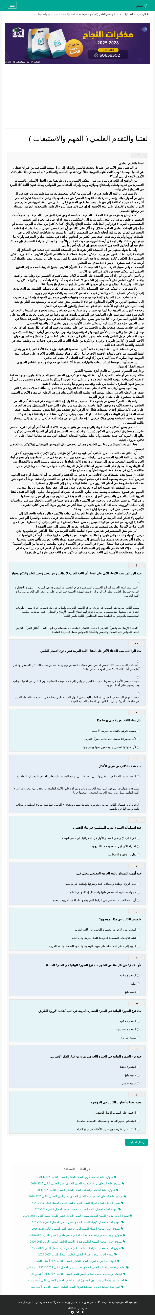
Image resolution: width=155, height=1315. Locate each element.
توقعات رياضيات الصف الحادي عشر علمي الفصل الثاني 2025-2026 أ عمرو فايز (76, 1273)
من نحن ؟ (87, 1302)
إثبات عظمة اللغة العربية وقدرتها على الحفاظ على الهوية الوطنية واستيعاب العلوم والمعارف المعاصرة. (76, 776)
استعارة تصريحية (126, 1029)
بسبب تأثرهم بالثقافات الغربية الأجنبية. (113, 730)
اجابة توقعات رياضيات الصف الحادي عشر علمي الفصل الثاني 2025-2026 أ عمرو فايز (76, 1267)
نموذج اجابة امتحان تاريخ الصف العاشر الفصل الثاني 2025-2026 (76, 1177)
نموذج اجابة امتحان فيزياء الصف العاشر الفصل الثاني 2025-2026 (76, 1254)
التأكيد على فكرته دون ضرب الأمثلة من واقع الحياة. (106, 1129)
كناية (133, 983)
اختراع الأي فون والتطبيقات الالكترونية (113, 846)
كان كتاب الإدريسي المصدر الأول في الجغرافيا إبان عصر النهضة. (98, 838)
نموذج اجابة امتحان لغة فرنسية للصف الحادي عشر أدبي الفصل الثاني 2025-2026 (76, 1196)
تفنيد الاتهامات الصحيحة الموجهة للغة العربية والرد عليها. (103, 937)
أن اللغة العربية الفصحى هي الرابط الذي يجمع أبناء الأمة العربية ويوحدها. (93, 900)
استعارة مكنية (128, 975)
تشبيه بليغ (130, 992)
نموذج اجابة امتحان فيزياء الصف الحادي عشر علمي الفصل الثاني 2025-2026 (76, 1202)
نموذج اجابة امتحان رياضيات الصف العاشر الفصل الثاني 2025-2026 (76, 1189)
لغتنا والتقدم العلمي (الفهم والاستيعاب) (98, 14)
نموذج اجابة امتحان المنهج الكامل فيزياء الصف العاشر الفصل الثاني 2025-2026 (76, 1241)
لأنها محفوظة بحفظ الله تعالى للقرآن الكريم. (110, 738)
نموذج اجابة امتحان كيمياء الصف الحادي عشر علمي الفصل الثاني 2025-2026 (76, 1222)
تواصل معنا (24, 1302)
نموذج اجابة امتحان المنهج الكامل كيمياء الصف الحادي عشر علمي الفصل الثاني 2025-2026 (76, 1215)
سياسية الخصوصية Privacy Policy (117, 1302)
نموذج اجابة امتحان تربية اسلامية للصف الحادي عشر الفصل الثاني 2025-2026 (76, 1183)
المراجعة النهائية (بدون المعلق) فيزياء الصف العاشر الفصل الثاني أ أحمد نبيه (76, 1286)
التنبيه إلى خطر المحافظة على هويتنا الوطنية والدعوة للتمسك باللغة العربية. (92, 946)
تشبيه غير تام (128, 1037)
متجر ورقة (71, 1302)
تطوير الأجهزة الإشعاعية (122, 854)
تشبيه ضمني (128, 1083)
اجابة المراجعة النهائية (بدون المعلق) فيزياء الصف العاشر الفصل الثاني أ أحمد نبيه (76, 1280)
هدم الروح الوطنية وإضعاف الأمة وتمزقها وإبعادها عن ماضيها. (100, 883)
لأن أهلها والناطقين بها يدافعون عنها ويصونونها (109, 747)
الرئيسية (141, 14)
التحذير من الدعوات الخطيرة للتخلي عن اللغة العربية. (104, 929)
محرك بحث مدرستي (47, 1302)
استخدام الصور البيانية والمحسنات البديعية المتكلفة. (106, 1120)
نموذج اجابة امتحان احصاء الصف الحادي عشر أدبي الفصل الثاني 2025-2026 (76, 1228)
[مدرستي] (142, 5)
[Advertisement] (77, 96)
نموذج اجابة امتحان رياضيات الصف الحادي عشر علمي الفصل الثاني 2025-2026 (76, 1235)
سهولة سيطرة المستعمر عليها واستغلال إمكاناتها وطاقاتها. (102, 892)
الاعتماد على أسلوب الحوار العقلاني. (115, 1112)
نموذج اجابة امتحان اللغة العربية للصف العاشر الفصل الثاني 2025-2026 (76, 1209)
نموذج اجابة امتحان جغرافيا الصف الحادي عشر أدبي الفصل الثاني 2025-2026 (76, 1248)
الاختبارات (128, 14)
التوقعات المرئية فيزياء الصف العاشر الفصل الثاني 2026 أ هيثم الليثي (76, 1261)
